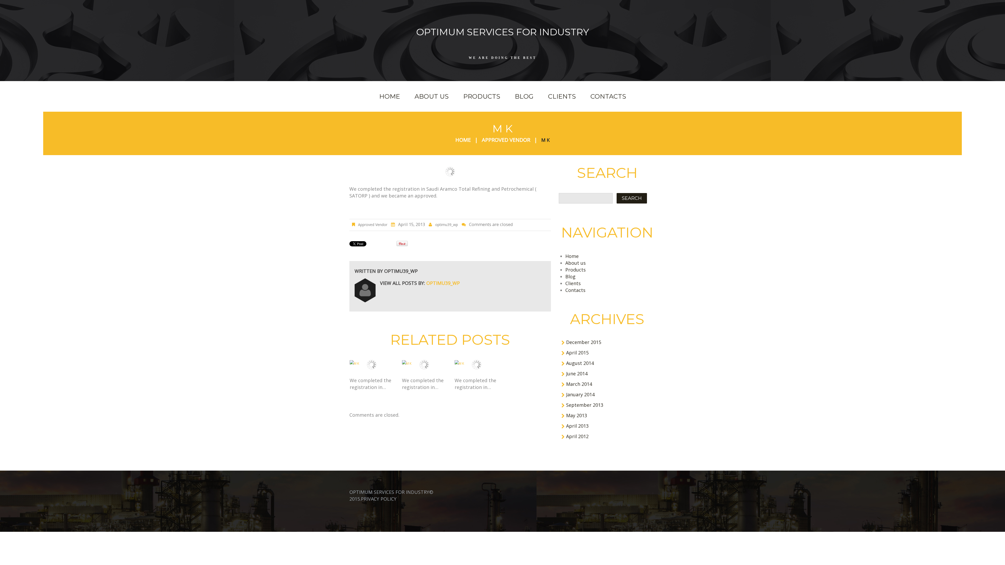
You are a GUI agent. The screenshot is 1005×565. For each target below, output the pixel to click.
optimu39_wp (446, 224)
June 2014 (577, 373)
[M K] (372, 363)
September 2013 (584, 405)
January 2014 (580, 394)
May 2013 (576, 415)
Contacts (608, 96)
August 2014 (580, 363)
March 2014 (579, 384)
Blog (524, 96)
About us (432, 96)
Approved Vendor (506, 139)
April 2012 (577, 436)
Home (389, 96)
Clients (562, 96)
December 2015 (583, 342)
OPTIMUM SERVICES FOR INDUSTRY (502, 32)
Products (481, 96)
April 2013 (577, 426)
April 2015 (577, 352)
